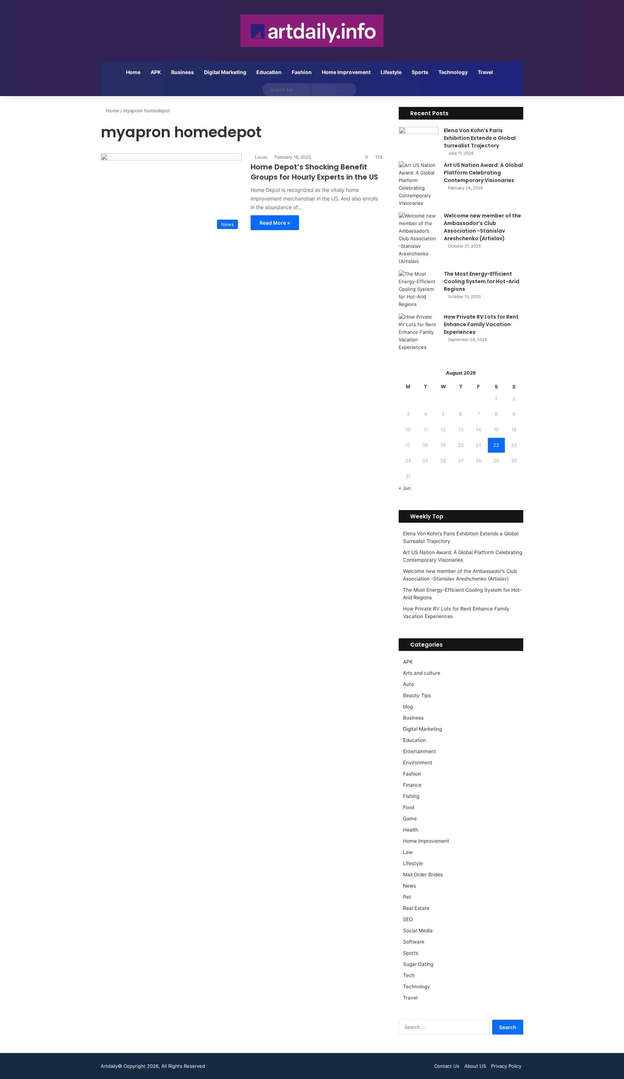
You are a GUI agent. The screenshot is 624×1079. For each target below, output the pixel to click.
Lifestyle (391, 72)
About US (475, 1066)
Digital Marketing (225, 72)
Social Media (418, 930)
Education (269, 72)
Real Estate (416, 908)
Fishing (411, 796)
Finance (412, 785)
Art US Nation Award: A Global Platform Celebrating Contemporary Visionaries (483, 172)
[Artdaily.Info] (311, 30)
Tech (409, 975)
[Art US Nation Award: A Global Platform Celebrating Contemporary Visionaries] (418, 184)
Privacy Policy (506, 1066)
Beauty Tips (417, 695)
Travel (485, 72)
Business (182, 72)
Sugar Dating (418, 964)
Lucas (261, 157)
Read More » (275, 223)
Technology (453, 72)
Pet (407, 897)
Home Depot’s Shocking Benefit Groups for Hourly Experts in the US (314, 172)
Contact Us (446, 1066)
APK (156, 72)
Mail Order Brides (423, 874)
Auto (408, 684)
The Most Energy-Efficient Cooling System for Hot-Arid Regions (481, 281)
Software (413, 942)
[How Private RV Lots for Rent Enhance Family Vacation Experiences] (418, 332)
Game (410, 818)
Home (133, 72)
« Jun (405, 488)
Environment (417, 762)
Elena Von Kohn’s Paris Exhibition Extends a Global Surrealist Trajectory (480, 138)
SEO (408, 919)
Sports (420, 72)
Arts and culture (421, 673)
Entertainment (419, 751)
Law (408, 852)
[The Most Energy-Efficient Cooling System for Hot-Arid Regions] (418, 289)
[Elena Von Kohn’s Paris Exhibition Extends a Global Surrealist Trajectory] (418, 140)
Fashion (302, 72)
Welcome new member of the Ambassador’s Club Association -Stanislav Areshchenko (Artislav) (482, 227)
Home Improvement (346, 72)
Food (408, 807)
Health (410, 830)
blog (408, 706)
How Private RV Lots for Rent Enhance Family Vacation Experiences (481, 324)
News (409, 886)
